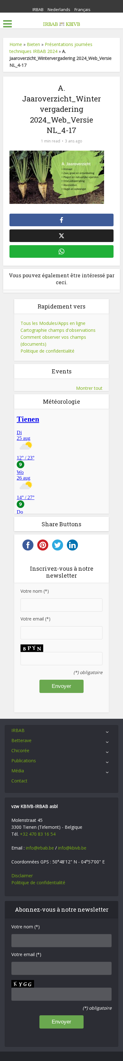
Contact (19, 781)
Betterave (21, 740)
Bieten (33, 44)
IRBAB (38, 9)
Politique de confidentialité (47, 351)
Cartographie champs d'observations (58, 330)
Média (17, 771)
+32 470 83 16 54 (38, 834)
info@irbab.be (40, 848)
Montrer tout (89, 388)
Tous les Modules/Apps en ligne (52, 323)
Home (15, 44)
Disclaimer (22, 876)
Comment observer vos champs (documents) (53, 340)
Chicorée (20, 750)
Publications (23, 761)
